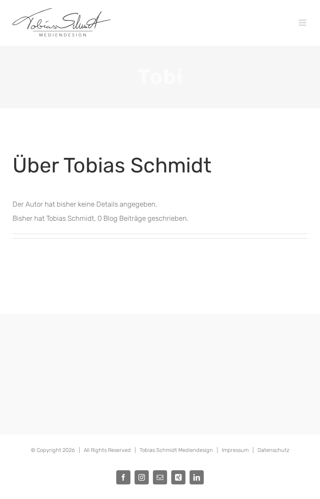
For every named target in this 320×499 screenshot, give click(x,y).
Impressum (235, 450)
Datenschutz (273, 450)
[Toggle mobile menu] (303, 22)
